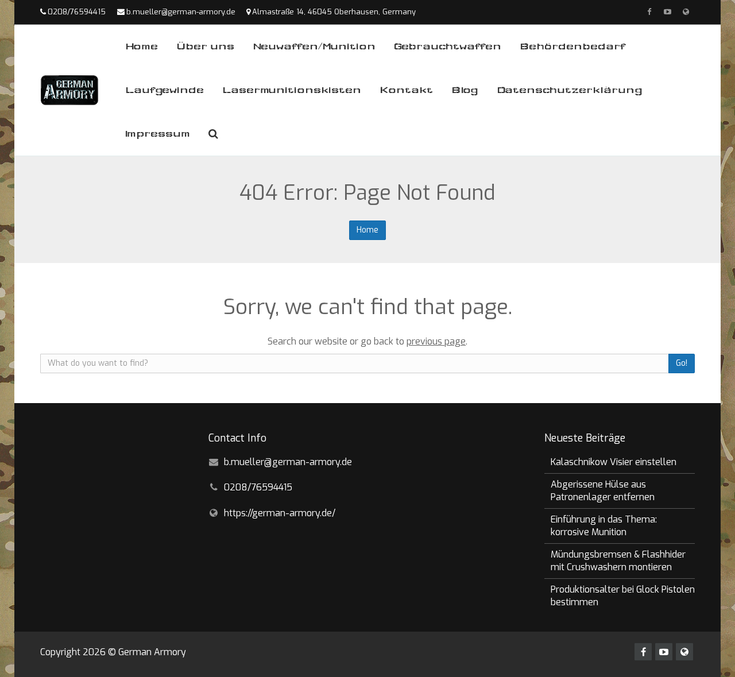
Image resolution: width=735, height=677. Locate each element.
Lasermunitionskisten (291, 89)
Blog (464, 89)
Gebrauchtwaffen (447, 46)
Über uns (205, 46)
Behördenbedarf (572, 46)
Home (141, 46)
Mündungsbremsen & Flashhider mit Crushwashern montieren (618, 560)
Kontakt (406, 89)
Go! (681, 363)
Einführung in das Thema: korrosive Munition (604, 525)
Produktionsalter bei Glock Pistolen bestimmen (623, 595)
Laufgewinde (164, 89)
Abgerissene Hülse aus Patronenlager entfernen (603, 490)
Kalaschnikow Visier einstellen (613, 462)
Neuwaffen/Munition (314, 46)
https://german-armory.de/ (279, 513)
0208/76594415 (77, 12)
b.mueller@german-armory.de (180, 12)
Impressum (157, 133)
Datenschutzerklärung (570, 89)
